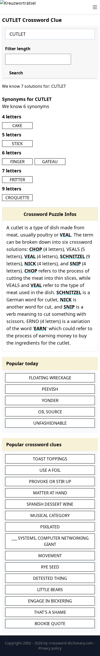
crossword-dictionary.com (71, 643)
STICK (17, 143)
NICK (30, 263)
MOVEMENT (50, 555)
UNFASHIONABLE (50, 423)
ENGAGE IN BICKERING (50, 601)
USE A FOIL (50, 470)
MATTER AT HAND (50, 493)
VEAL (65, 235)
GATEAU (50, 161)
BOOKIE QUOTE (50, 623)
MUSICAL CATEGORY (50, 515)
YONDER (50, 400)
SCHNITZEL (72, 256)
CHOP (35, 249)
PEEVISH (50, 389)
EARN (40, 328)
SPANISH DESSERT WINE (50, 504)
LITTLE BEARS (50, 589)
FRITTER (17, 179)
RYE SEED (50, 567)
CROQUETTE (17, 197)
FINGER (17, 161)
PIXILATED (50, 527)
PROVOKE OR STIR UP (50, 481)
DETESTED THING (50, 578)
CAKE (17, 125)
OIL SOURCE (50, 412)
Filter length (18, 48)
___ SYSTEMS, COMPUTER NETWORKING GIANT (50, 541)
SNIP (75, 263)
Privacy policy (50, 648)
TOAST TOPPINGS (50, 459)
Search (16, 73)
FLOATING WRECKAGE (50, 378)
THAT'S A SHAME (50, 612)
